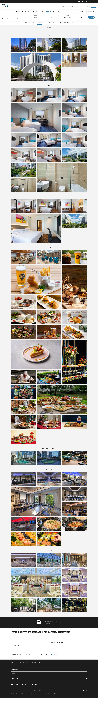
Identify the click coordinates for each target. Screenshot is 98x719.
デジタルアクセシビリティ (48, 693)
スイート (34, 22)
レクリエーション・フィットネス (51, 22)
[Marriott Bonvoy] (93, 1)
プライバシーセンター (38, 693)
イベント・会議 (62, 22)
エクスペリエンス (15, 645)
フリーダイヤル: (56, 642)
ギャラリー (93, 6)
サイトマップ (56, 693)
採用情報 (18, 693)
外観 (26, 22)
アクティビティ (80, 6)
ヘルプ (61, 693)
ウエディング (70, 22)
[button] (83, 2)
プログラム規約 (29, 693)
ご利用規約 (23, 693)
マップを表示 (80, 11)
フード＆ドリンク (15, 642)
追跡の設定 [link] (13, 693)
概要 (63, 6)
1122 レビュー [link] (59, 11)
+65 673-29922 (90, 11)
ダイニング (72, 6)
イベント (87, 6)
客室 (67, 6)
